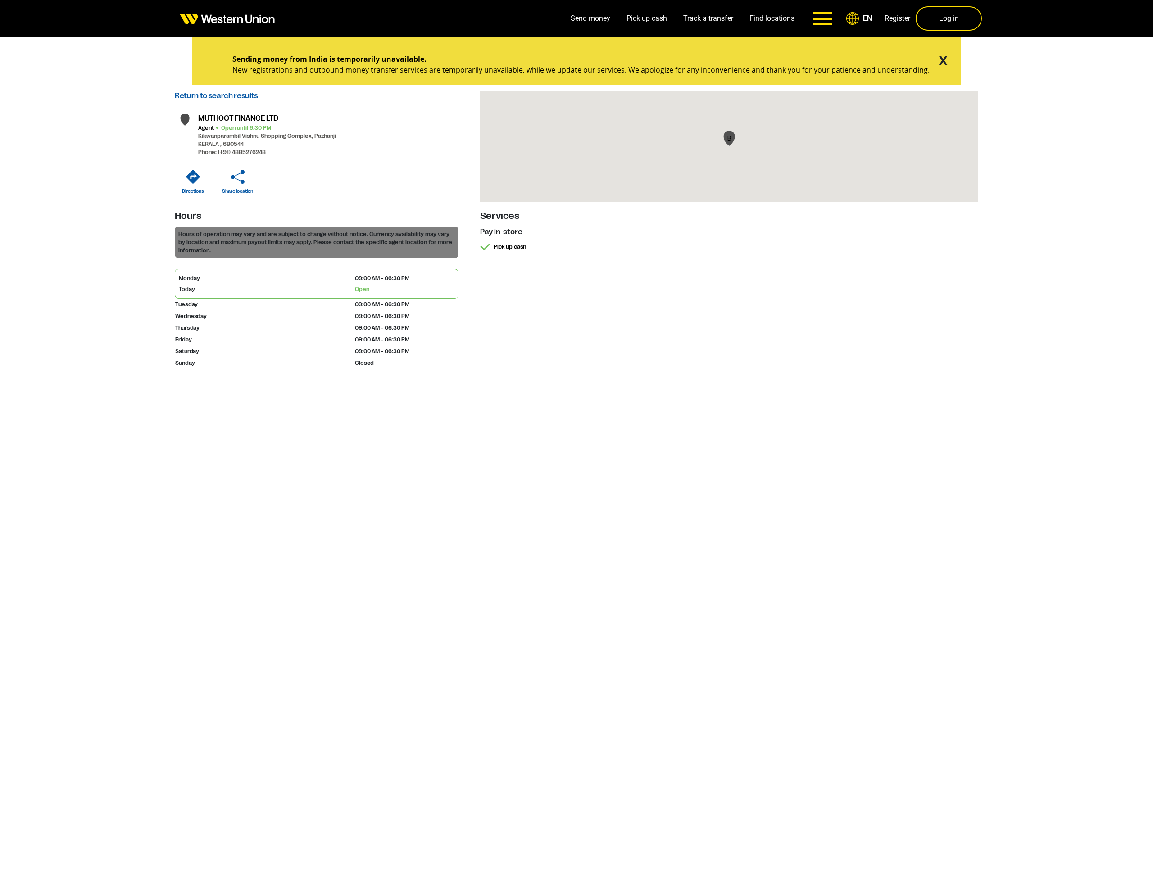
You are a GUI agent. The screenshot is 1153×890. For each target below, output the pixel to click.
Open (362, 289)
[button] (860, 18)
